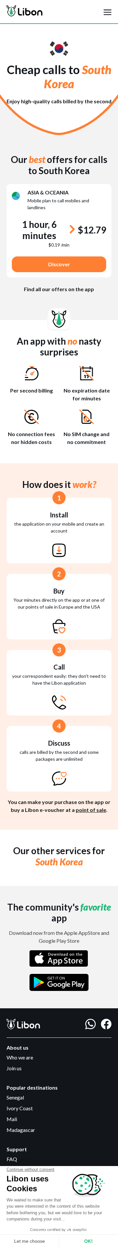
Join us (14, 1068)
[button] (107, 11)
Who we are (20, 1057)
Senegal (15, 1097)
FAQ (12, 1159)
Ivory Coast (20, 1108)
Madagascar (21, 1130)
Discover (59, 264)
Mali (12, 1119)
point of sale (91, 810)
